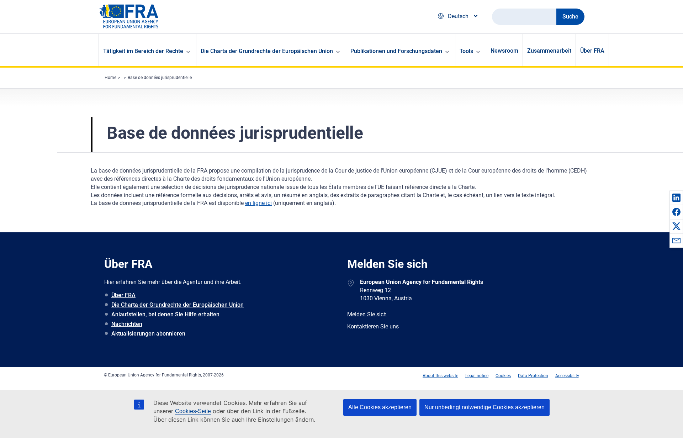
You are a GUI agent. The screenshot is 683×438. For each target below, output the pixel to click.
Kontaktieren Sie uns (373, 326)
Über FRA (592, 50)
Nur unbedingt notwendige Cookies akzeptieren (484, 407)
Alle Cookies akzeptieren (380, 407)
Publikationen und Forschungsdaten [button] (396, 51)
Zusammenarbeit (549, 50)
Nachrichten (126, 324)
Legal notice (476, 375)
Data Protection (533, 375)
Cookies (503, 375)
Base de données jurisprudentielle (160, 77)
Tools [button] (466, 51)
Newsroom (504, 50)
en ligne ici (258, 203)
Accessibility (567, 375)
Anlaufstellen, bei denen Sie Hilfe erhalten (165, 314)
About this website (440, 375)
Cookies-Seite (193, 411)
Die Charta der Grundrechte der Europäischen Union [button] (267, 51)
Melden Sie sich (367, 314)
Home (110, 77)
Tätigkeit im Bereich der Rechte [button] (143, 51)
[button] (676, 197)
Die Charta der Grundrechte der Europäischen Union (177, 304)
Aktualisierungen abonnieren (148, 333)
